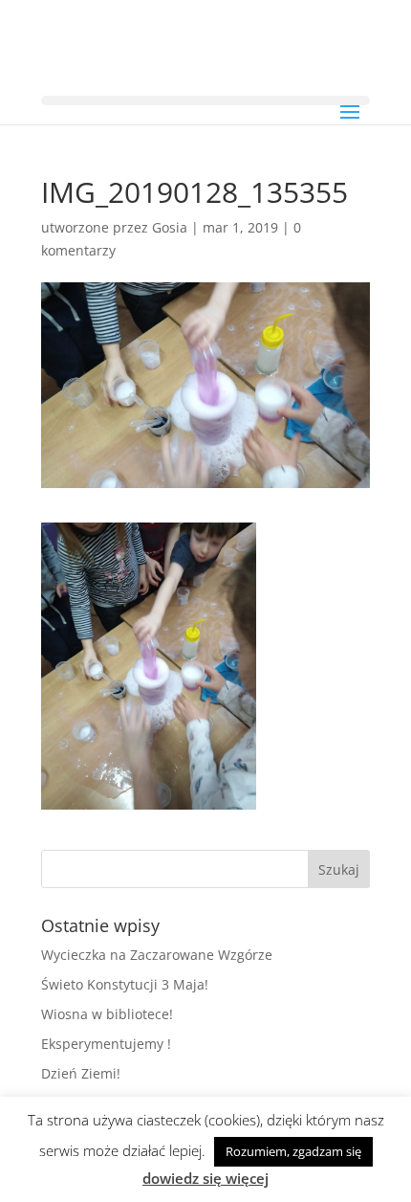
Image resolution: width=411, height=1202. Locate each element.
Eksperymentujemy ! (106, 1044)
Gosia (169, 227)
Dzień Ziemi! (80, 1073)
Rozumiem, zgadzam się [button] (293, 1151)
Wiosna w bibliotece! (107, 1014)
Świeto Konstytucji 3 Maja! (124, 984)
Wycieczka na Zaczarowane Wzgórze (156, 955)
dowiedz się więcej (205, 1178)
